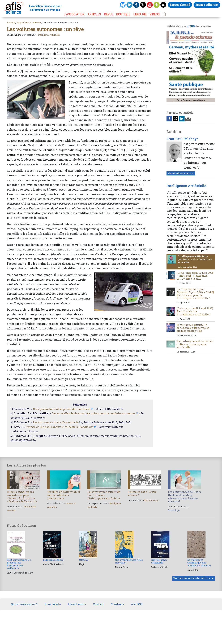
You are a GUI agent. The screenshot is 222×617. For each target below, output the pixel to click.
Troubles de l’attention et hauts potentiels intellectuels (63, 495)
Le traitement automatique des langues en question (199, 562)
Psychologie (174, 510)
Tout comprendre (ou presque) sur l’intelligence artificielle (19, 564)
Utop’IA (83, 559)
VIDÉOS (155, 14)
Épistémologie (151, 500)
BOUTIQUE (123, 14)
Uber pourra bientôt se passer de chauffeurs (61, 409)
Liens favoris (77, 604)
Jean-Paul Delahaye (182, 139)
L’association (74, 14)
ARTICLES (94, 14)
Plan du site (52, 604)
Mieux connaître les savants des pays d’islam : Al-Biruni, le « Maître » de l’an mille (22, 496)
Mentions (117, 604)
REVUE (108, 14)
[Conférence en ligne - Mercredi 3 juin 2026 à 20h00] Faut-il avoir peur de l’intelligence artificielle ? (195, 293)
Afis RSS (137, 604)
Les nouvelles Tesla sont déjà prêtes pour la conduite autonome (93, 413)
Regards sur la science (29, 22)
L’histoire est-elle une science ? (142, 493)
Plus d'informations (179, 173)
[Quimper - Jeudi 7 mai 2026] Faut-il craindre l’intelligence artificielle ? (195, 311)
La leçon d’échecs (53, 559)
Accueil (11, 22)
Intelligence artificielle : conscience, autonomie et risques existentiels (193, 328)
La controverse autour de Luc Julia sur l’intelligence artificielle (195, 344)
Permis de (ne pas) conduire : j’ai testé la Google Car (59, 427)
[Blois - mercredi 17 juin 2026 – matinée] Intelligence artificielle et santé (195, 275)
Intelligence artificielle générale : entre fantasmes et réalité (195, 259)
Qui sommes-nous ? (24, 604)
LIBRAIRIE (140, 14)
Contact (98, 604)
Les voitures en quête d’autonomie (55, 422)
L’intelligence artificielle (159, 561)
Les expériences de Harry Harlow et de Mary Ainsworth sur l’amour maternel (184, 496)
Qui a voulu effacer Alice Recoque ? (129, 561)
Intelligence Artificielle (49, 34)
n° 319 (191, 26)
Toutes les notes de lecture (191, 578)
